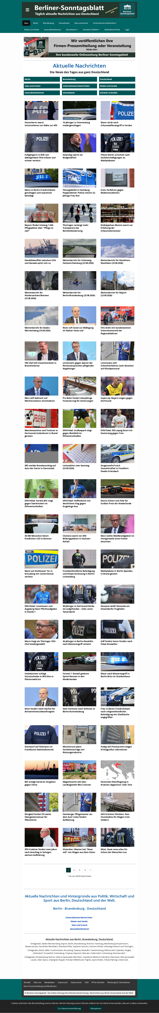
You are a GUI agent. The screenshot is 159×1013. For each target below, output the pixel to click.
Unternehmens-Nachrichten (104, 23)
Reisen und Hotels (31, 29)
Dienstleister (71, 29)
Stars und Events (81, 23)
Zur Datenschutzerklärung (69, 1008)
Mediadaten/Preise (112, 29)
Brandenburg (48, 23)
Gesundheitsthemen (52, 29)
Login (127, 29)
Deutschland (64, 23)
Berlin (35, 23)
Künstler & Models (90, 29)
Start (26, 23)
